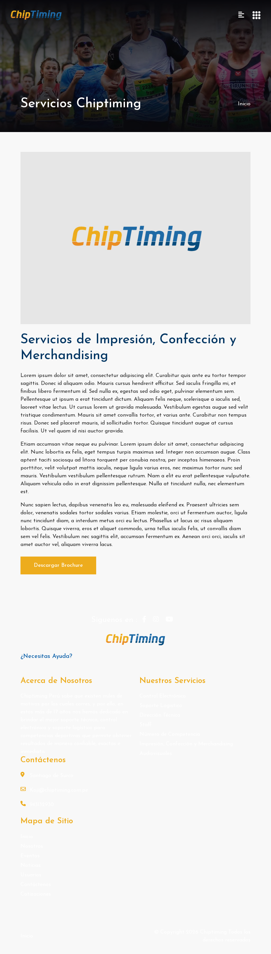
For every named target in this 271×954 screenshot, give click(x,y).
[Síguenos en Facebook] (144, 620)
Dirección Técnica (159, 715)
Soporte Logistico (160, 705)
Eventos (30, 856)
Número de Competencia (169, 734)
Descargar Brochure (58, 565)
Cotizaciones (35, 894)
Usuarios (30, 875)
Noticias (30, 865)
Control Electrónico (162, 696)
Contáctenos (35, 884)
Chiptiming (214, 932)
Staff (145, 725)
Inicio (244, 104)
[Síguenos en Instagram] (156, 620)
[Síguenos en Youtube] (169, 620)
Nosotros (31, 846)
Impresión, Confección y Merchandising (186, 744)
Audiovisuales (155, 753)
